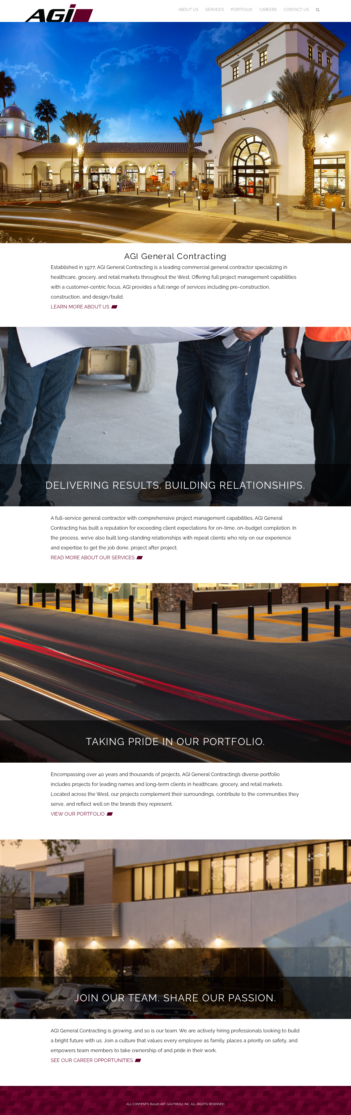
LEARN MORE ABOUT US (80, 307)
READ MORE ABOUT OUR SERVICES (93, 557)
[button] (317, 9)
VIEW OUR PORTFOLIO (78, 814)
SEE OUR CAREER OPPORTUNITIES (92, 1060)
